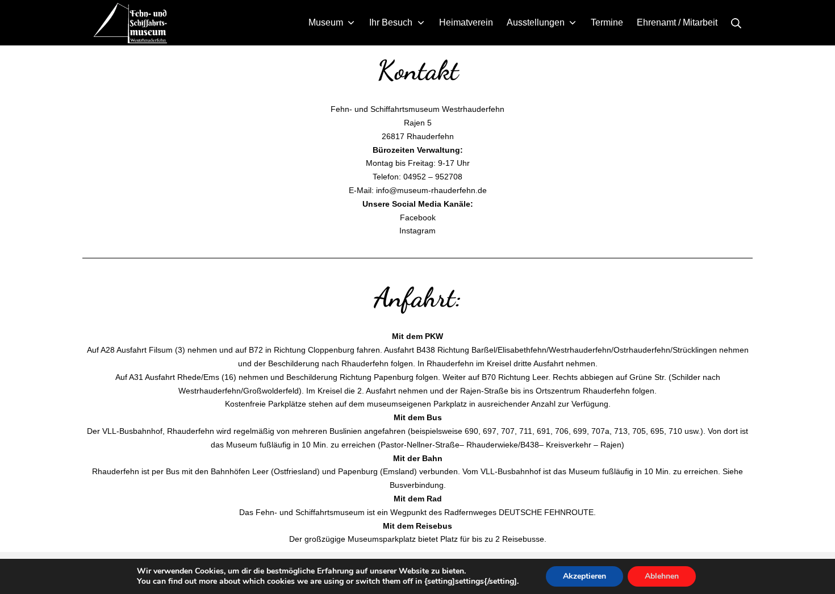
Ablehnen (662, 576)
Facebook (418, 217)
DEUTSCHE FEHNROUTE (546, 512)
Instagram (417, 230)
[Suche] (736, 22)
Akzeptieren (584, 576)
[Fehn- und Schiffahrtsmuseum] (131, 23)
